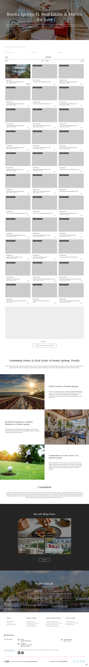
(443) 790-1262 (67, 640)
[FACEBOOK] (74, 661)
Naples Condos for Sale (30, 624)
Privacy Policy (63, 661)
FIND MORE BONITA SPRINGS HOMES (44, 345)
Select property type (9, 52)
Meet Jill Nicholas (10, 621)
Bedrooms (61, 52)
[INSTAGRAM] (77, 661)
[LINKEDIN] (80, 661)
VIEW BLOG (44, 559)
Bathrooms (34, 52)
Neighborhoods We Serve (11, 624)
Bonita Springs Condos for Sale (52, 624)
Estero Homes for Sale (70, 621)
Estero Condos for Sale (70, 624)
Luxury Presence (32, 661)
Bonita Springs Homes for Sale (51, 621)
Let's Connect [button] (44, 599)
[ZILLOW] (84, 661)
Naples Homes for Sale (30, 621)
